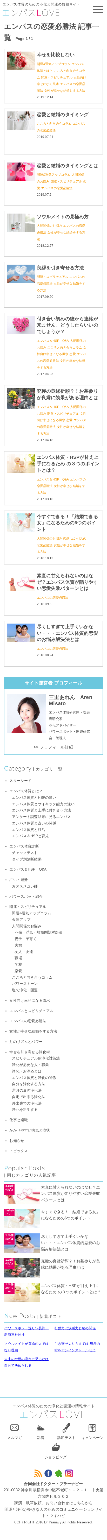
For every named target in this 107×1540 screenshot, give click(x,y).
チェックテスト (25, 853)
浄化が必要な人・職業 (30, 1065)
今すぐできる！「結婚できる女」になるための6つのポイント (67, 523)
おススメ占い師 (25, 886)
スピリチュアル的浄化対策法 (36, 1058)
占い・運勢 (18, 880)
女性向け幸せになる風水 (29, 1000)
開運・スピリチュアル (57, 77)
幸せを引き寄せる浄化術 (29, 1052)
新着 (40, 1438)
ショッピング (55, 1457)
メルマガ (14, 1438)
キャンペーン (92, 1438)
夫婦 (18, 945)
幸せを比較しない (56, 54)
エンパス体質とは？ (25, 791)
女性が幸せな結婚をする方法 (64, 91)
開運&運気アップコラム (54, 64)
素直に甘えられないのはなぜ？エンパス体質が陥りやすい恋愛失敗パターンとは (67, 582)
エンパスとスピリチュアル (31, 1011)
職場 (18, 958)
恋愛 (72, 354)
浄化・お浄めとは (26, 1071)
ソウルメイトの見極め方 (63, 216)
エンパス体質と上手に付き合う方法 (41, 810)
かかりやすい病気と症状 (29, 1130)
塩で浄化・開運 (25, 990)
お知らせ (16, 1141)
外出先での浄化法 (26, 1103)
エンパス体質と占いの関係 (34, 823)
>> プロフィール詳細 (53, 747)
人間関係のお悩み (49, 226)
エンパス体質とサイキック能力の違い (43, 804)
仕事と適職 (18, 1120)
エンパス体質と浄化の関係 (34, 1078)
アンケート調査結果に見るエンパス (41, 817)
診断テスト (66, 1438)
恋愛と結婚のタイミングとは (67, 165)
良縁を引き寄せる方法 (60, 267)
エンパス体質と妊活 (28, 830)
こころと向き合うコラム (54, 123)
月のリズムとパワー (25, 1042)
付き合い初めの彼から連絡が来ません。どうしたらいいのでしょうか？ (67, 325)
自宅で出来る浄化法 (28, 1097)
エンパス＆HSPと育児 (30, 836)
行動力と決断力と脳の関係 (75, 1328)
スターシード (20, 781)
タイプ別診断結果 (26, 859)
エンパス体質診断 (24, 846)
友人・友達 (24, 952)
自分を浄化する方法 (28, 1084)
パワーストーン (25, 984)
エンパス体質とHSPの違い (34, 798)
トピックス (18, 1151)
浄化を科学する (25, 1110)
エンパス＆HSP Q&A (53, 341)
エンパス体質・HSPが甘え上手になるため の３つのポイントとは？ (68, 464)
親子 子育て (26, 939)
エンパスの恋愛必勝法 (57, 188)
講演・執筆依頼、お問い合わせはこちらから (53, 1503)
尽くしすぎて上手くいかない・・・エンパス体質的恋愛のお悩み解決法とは (67, 633)
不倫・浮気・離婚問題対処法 (38, 932)
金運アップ (21, 920)
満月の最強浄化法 (26, 1090)
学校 (18, 964)
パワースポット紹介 (25, 897)
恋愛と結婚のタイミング (63, 114)
